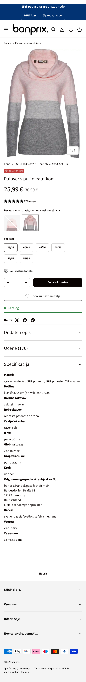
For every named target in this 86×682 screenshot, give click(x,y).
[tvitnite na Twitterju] (17, 320)
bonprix (8, 164)
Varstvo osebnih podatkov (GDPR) (51, 668)
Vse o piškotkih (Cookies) (16, 672)
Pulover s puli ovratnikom (28, 43)
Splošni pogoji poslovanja (17, 668)
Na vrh (43, 574)
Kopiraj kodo (54, 16)
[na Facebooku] (25, 320)
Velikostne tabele (21, 271)
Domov (7, 43)
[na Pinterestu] (33, 320)
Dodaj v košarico (57, 282)
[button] (79, 29)
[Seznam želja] (71, 29)
